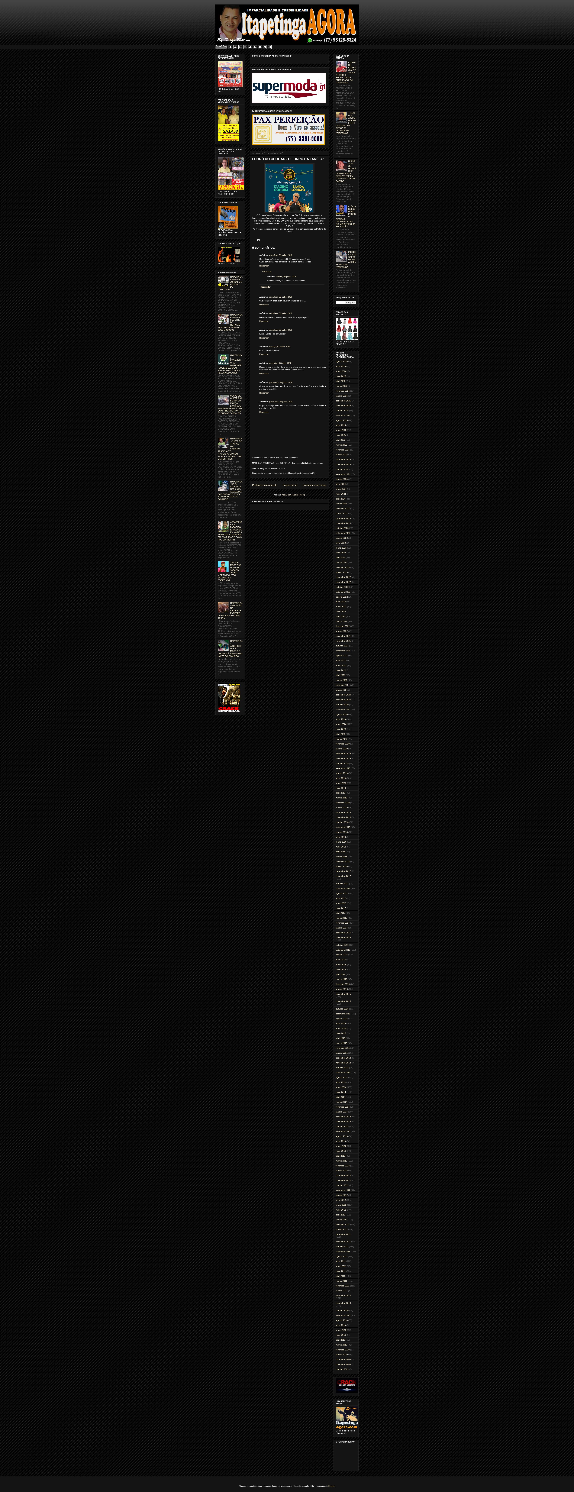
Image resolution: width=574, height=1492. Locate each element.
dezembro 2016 (343, 932)
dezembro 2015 (343, 994)
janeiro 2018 (342, 866)
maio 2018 (341, 847)
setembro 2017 (343, 888)
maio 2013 (341, 1151)
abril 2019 (340, 793)
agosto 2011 (342, 1256)
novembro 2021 (343, 641)
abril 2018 (340, 851)
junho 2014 (341, 1087)
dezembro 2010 (343, 1295)
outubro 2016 (342, 945)
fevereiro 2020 (343, 744)
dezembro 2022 (343, 577)
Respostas (267, 271)
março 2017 (341, 918)
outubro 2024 (342, 469)
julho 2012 (341, 1200)
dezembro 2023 (343, 518)
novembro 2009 (343, 1364)
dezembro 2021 (343, 636)
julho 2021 (341, 660)
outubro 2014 (342, 1067)
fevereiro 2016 (343, 984)
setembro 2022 (343, 592)
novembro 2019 (343, 758)
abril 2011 (340, 1276)
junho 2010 (341, 1330)
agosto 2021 (342, 655)
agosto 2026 (342, 361)
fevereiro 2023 (343, 567)
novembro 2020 (343, 699)
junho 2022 (341, 606)
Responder (264, 266)
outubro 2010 (342, 1310)
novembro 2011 (343, 1241)
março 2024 (341, 503)
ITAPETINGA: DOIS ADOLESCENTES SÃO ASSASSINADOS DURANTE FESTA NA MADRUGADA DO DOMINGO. (230, 491)
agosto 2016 (342, 954)
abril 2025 (340, 440)
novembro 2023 (343, 523)
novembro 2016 (343, 937)
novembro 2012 (343, 1180)
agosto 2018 (342, 832)
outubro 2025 (342, 410)
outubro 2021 (342, 646)
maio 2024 (341, 494)
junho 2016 (341, 964)
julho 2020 (341, 719)
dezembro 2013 (343, 1116)
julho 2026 (341, 366)
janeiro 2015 (342, 1053)
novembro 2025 (343, 405)
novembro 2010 (343, 1303)
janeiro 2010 (342, 1354)
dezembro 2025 (343, 401)
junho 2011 (341, 1266)
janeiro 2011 (342, 1290)
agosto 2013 (342, 1136)
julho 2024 (341, 484)
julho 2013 (341, 1141)
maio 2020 (341, 729)
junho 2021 (341, 665)
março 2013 (341, 1161)
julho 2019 (341, 778)
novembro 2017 (343, 876)
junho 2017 (341, 903)
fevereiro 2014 (343, 1107)
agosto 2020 (342, 714)
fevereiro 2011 (342, 1286)
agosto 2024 (342, 479)
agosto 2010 (342, 1320)
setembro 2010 (343, 1315)
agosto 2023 (342, 538)
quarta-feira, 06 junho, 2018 (280, 382)
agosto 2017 (342, 893)
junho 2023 (341, 548)
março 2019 (341, 798)
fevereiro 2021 (343, 685)
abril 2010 (340, 1340)
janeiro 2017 (342, 928)
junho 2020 (341, 724)
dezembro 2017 (343, 871)
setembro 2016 (343, 950)
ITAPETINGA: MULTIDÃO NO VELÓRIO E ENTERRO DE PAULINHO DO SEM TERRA (230, 610)
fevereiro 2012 (343, 1224)
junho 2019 (341, 783)
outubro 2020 (342, 704)
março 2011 (341, 1281)
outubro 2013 (342, 1126)
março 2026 (341, 386)
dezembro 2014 (343, 1058)
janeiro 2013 (342, 1170)
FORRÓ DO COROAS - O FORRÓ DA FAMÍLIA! (288, 159)
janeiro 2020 (342, 748)
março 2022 (341, 621)
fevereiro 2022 (343, 626)
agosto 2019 (342, 773)
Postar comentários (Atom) (293, 495)
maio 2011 (341, 1271)
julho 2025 (341, 425)
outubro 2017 (342, 883)
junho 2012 (341, 1205)
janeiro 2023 (342, 572)
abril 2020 (340, 734)
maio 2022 (341, 611)
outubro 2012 (342, 1185)
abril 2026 (340, 381)
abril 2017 (340, 913)
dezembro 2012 (343, 1175)
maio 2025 (341, 435)
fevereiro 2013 (343, 1166)
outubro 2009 (342, 1369)
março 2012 (341, 1219)
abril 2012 (340, 1215)
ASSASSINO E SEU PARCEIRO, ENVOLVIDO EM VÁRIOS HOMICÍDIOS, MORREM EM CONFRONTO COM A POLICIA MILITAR (230, 531)
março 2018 (341, 856)
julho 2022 (341, 601)
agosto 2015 (342, 1018)
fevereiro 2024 (343, 508)
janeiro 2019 (342, 807)
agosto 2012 (342, 1195)
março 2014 (341, 1102)
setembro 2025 (343, 415)
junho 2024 (341, 489)
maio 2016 (341, 969)
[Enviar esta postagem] (258, 240)
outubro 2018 (342, 822)
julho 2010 (341, 1325)
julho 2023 (341, 543)
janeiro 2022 (342, 631)
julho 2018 (341, 837)
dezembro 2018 (343, 812)
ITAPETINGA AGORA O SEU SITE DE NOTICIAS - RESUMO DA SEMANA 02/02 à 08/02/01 (230, 322)
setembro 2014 (343, 1072)
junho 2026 (341, 371)
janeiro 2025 (342, 454)
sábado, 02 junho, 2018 (286, 276)
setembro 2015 (343, 1014)
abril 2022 (340, 616)
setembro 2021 (343, 650)
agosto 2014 (342, 1077)
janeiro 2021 (342, 690)
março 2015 (341, 1043)
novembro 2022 (343, 582)
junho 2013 (341, 1146)
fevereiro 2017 (343, 923)
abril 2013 (340, 1156)
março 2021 (341, 680)
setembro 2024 (343, 474)
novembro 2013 (343, 1121)
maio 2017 (341, 908)
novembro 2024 (343, 464)
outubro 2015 (342, 1009)
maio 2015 (341, 1033)
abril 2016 (340, 974)
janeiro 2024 (342, 513)
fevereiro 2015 (343, 1048)
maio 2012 (341, 1210)
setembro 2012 (343, 1190)
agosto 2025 (342, 420)
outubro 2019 (342, 763)
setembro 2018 (343, 827)
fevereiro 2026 (343, 391)
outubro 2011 (342, 1246)
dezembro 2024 (343, 459)
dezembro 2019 (343, 753)
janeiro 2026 (342, 396)
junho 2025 (341, 430)
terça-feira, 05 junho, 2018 (280, 363)
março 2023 (341, 562)
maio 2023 (341, 552)
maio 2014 (341, 1092)
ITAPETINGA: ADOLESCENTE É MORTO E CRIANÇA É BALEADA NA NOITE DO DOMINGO (230, 648)
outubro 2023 (342, 528)
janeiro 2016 (342, 989)
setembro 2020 (343, 709)
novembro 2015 (343, 1001)
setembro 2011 (343, 1251)
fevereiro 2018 (343, 861)
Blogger (331, 1486)
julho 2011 (341, 1261)
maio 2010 (341, 1335)
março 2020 (341, 739)
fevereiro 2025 (343, 450)
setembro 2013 (343, 1131)
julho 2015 (341, 1023)
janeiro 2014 (342, 1112)
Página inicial (290, 485)
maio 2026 (341, 376)
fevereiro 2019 (343, 802)
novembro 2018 (343, 817)
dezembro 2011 (343, 1234)
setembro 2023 (343, 533)
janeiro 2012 (342, 1229)
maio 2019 (341, 788)
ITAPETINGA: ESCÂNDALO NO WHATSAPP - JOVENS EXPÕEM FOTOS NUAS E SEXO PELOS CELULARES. (230, 364)
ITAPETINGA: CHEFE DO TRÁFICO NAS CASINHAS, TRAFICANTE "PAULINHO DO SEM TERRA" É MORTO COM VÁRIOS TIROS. (230, 448)
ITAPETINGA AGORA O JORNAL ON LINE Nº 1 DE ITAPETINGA (230, 283)
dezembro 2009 (343, 1359)
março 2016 (341, 979)
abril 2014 (340, 1097)
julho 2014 (341, 1082)
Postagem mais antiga (314, 485)
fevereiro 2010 (343, 1350)
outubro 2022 (342, 587)
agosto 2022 (342, 597)
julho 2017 (341, 898)
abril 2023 (340, 557)
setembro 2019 (343, 768)
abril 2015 (340, 1038)
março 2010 (341, 1345)
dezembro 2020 (343, 695)
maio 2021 (341, 670)
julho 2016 (341, 959)
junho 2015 (341, 1028)
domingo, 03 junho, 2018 (279, 346)
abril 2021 (340, 675)
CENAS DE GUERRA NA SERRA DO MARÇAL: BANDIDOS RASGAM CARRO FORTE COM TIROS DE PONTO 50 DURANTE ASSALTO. (230, 405)
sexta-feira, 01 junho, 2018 (280, 255)
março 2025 (341, 445)
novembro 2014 (343, 1063)
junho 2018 (341, 842)
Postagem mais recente (264, 485)
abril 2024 (340, 499)
